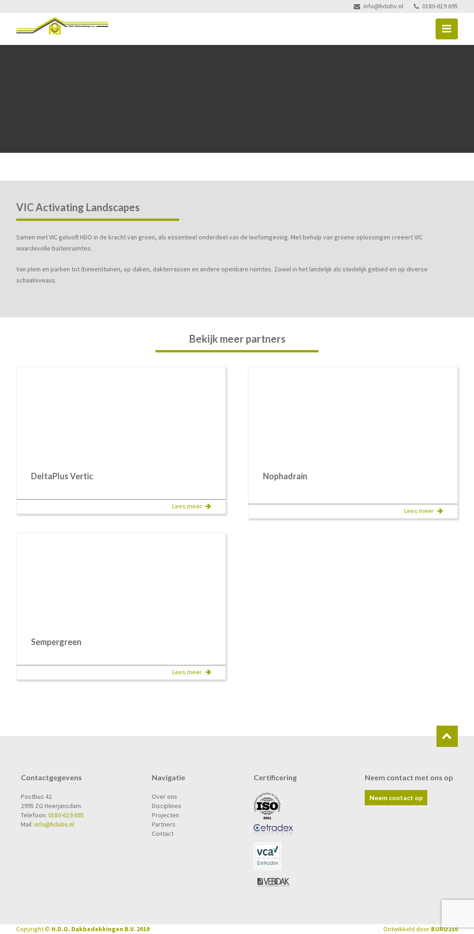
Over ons (164, 796)
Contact (163, 833)
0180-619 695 (440, 6)
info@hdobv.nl (383, 6)
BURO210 (444, 929)
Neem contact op (396, 798)
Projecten (165, 815)
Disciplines (166, 806)
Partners (163, 824)
